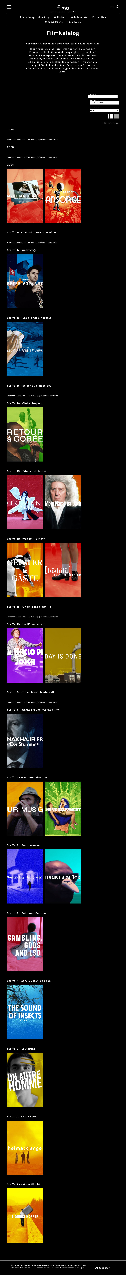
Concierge (44, 17)
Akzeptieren (102, 1267)
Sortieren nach (94, 108)
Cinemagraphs (54, 22)
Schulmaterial (79, 17)
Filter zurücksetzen (111, 123)
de (111, 7)
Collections (60, 17)
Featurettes (99, 17)
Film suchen (92, 94)
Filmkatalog (27, 17)
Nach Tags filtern (95, 100)
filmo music (74, 22)
